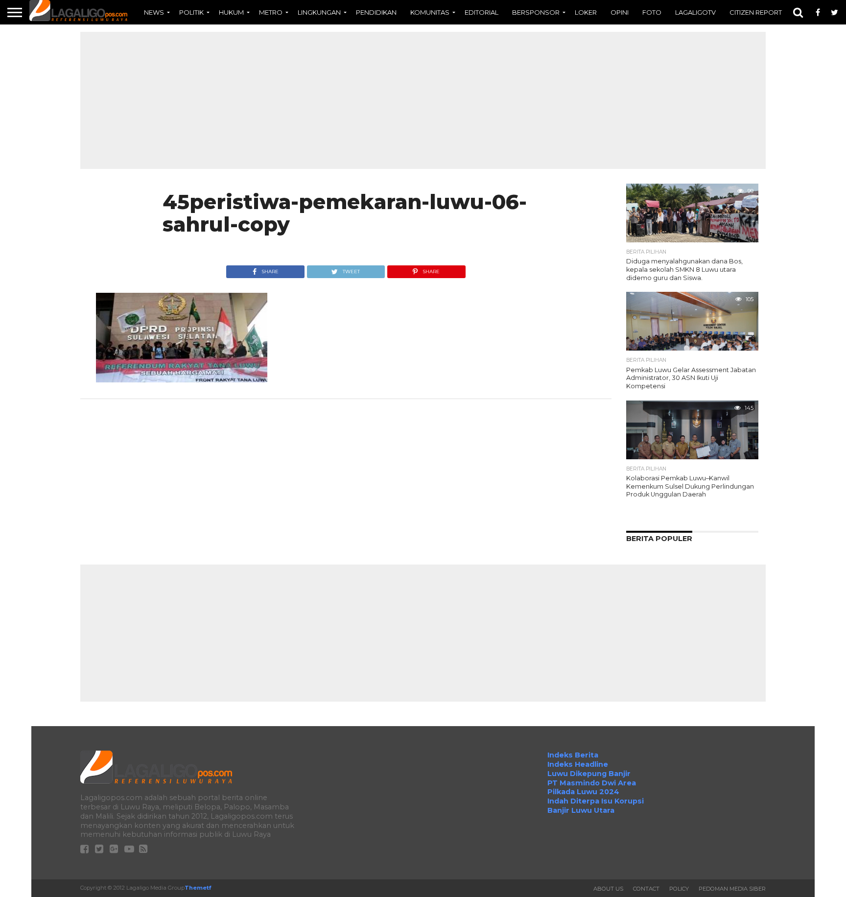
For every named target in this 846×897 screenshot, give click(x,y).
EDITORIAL (481, 12)
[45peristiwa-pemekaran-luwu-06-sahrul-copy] (181, 379)
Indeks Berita (572, 755)
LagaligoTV (695, 12)
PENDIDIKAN (376, 12)
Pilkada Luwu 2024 (583, 791)
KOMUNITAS (429, 12)
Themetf (198, 887)
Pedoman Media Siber (732, 888)
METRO (270, 12)
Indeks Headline (577, 764)
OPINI (620, 12)
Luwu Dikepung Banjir (589, 773)
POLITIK (191, 12)
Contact (646, 888)
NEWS (154, 12)
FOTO (651, 12)
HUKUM (231, 12)
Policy (679, 888)
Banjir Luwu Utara (580, 810)
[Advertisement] (423, 100)
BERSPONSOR (536, 12)
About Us (608, 888)
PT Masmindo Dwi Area (591, 783)
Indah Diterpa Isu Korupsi (595, 801)
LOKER (586, 12)
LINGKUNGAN (319, 12)
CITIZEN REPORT (755, 12)
